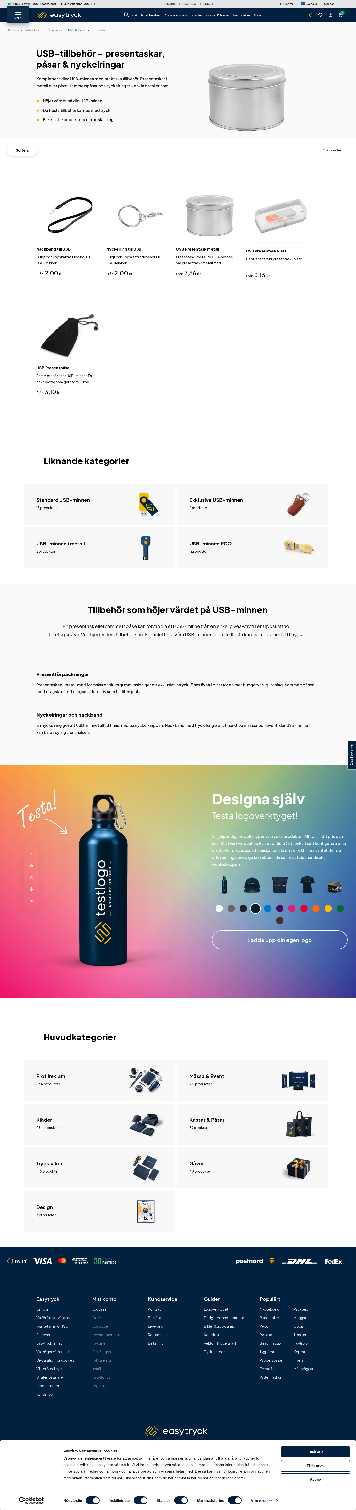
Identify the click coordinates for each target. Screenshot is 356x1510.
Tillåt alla (315, 1452)
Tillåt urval (316, 1466)
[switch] (140, 1500)
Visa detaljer (261, 1501)
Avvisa (315, 1479)
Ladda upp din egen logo (280, 939)
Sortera (22, 150)
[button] (309, 4)
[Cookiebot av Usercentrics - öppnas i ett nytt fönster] (31, 1500)
